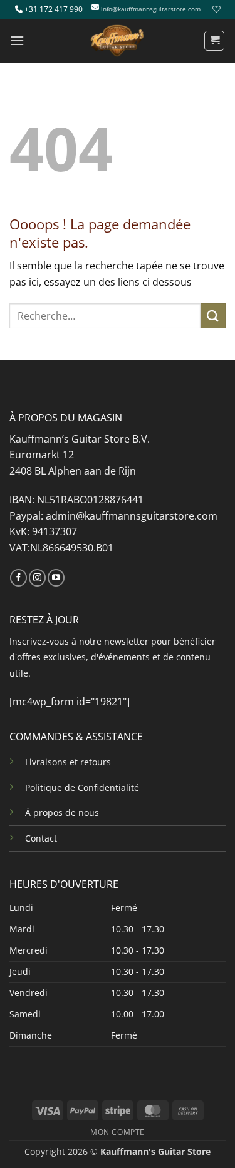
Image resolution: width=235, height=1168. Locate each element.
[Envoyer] (213, 315)
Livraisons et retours (68, 762)
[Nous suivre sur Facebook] (18, 578)
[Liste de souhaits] (215, 9)
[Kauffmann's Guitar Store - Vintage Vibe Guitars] (117, 41)
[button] (16, 40)
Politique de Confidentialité (82, 787)
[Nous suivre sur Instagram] (37, 578)
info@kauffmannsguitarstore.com (151, 9)
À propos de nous (62, 812)
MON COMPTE (117, 1132)
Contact (41, 838)
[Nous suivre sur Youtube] (56, 578)
